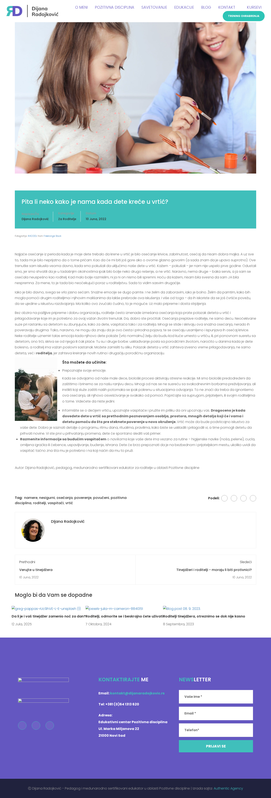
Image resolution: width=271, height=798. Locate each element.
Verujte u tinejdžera (36, 569)
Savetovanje (154, 7)
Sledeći (246, 562)
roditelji (39, 503)
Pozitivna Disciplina (114, 7)
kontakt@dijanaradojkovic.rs (137, 693)
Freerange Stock (52, 236)
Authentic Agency (228, 788)
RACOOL (32, 236)
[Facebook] (224, 498)
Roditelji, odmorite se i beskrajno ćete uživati (124, 616)
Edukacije (184, 7)
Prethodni (27, 562)
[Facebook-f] (22, 725)
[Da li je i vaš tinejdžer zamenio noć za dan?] (46, 608)
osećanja (65, 497)
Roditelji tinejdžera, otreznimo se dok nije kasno (204, 616)
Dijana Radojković (35, 219)
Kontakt (226, 7)
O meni (81, 7)
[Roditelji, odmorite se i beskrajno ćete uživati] (114, 608)
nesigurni (47, 497)
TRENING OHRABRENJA (243, 16)
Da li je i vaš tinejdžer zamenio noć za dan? (49, 616)
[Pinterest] (243, 498)
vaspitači (56, 503)
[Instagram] (36, 725)
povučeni (101, 497)
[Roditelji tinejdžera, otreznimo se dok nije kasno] (182, 608)
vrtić (69, 503)
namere (30, 497)
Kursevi (254, 7)
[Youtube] (50, 725)
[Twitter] (234, 498)
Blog (206, 7)
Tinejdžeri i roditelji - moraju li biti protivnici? (214, 569)
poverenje (82, 497)
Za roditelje (67, 219)
